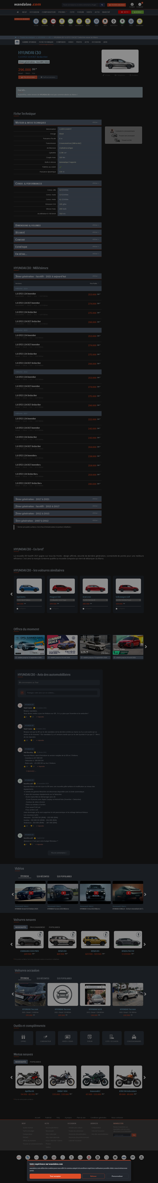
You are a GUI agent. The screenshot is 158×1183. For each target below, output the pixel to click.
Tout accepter (55, 1176)
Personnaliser (117, 1176)
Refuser (93, 1176)
